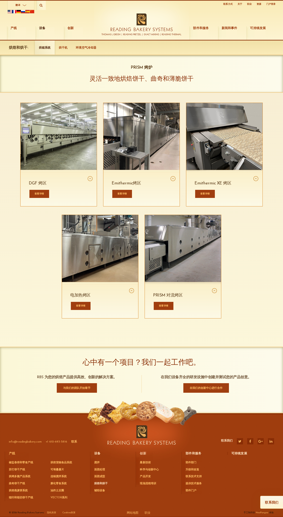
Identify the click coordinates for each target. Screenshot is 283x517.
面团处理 (99, 469)
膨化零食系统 (59, 483)
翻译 (18, 5)
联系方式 (227, 4)
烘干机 (63, 47)
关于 (240, 4)
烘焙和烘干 (101, 483)
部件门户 (191, 490)
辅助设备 (99, 490)
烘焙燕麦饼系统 (18, 490)
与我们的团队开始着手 (77, 388)
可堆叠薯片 (57, 469)
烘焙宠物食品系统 (61, 462)
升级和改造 (192, 469)
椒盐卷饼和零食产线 (21, 462)
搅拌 (97, 462)
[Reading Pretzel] (132, 34)
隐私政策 (51, 513)
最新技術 (145, 462)
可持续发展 (239, 453)
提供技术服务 (194, 483)
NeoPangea (262, 513)
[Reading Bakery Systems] (141, 22)
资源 (259, 4)
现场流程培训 (148, 483)
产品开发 (145, 476)
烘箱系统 (45, 47)
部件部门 (191, 462)
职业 (249, 4)
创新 (143, 453)
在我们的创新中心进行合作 (206, 388)
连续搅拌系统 (59, 476)
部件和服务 (193, 453)
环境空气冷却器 (86, 47)
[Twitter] (240, 441)
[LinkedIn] (271, 441)
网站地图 (132, 513)
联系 (74, 441)
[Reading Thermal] (171, 34)
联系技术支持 (194, 476)
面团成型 (99, 476)
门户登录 (271, 4)
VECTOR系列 (59, 497)
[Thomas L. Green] (112, 34)
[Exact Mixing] (152, 34)
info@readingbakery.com (25, 441)
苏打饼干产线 (17, 469)
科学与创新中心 (149, 469)
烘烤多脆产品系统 (19, 476)
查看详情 (163, 306)
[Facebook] (250, 441)
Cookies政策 (68, 513)
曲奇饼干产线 (17, 483)
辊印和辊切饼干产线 (21, 497)
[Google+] (261, 441)
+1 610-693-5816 (56, 441)
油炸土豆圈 (57, 490)
